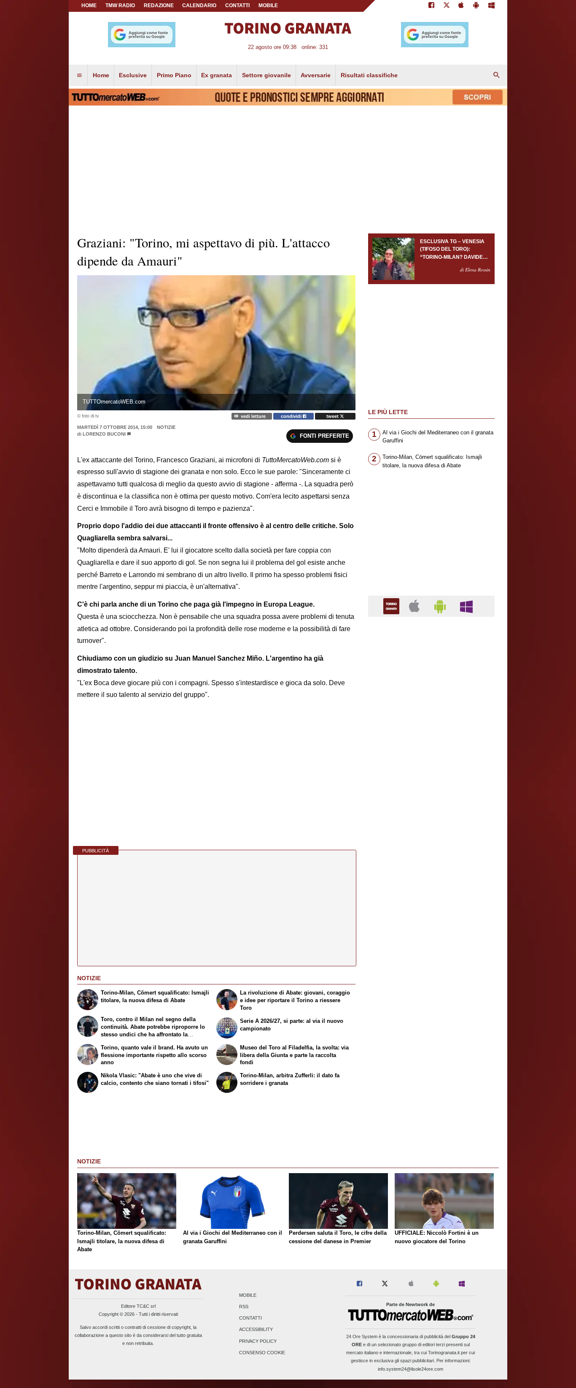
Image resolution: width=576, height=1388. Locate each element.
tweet (333, 416)
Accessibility (256, 1329)
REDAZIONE (159, 5)
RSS (243, 1306)
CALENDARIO (199, 5)
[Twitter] (446, 6)
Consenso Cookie (262, 1352)
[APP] (392, 605)
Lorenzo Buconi (104, 433)
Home (89, 5)
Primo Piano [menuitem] (174, 75)
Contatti (250, 1318)
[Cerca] (496, 75)
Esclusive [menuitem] (133, 75)
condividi (292, 416)
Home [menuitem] (101, 75)
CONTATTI (237, 5)
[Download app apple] (461, 6)
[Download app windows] (491, 6)
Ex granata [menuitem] (216, 75)
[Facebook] (431, 6)
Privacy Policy (258, 1341)
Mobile (247, 1295)
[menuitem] (79, 75)
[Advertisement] (431, 950)
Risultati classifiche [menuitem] (369, 75)
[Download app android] (476, 6)
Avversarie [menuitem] (316, 75)
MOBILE (268, 5)
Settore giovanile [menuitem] (266, 75)
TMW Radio (120, 5)
